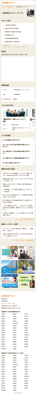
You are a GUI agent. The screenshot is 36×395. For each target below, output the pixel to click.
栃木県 (26, 318)
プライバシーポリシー (7, 303)
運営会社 (3, 298)
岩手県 (26, 314)
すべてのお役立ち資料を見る (24, 219)
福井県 (14, 328)
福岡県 (3, 344)
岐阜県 (26, 328)
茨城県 (14, 318)
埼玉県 (14, 321)
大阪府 (26, 332)
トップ (3, 6)
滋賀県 (3, 332)
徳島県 (26, 339)
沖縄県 (14, 348)
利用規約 (3, 301)
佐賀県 (14, 344)
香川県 (3, 341)
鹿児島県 (3, 348)
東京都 (3, 323)
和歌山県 (26, 334)
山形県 (26, 316)
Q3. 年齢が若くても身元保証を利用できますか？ (16, 152)
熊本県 (3, 346)
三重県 (26, 330)
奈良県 (14, 334)
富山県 (26, 325)
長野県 (3, 325)
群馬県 (3, 321)
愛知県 (14, 330)
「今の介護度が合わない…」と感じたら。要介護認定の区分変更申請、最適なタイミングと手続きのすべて (18, 207)
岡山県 (26, 337)
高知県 (26, 341)
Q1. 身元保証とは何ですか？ (11, 140)
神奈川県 (15, 323)
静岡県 (3, 330)
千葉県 (26, 321)
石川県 (3, 328)
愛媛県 (14, 341)
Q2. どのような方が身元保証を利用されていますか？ (16, 145)
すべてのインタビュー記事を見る (23, 240)
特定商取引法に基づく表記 (8, 305)
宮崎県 (26, 346)
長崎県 (26, 344)
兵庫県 (3, 334)
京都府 (14, 332)
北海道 (3, 314)
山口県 (14, 339)
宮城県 (3, 316)
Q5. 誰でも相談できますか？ (11, 163)
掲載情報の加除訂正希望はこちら (10, 308)
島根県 (14, 337)
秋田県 (14, 316)
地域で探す (10, 6)
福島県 (3, 318)
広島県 (3, 339)
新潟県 (14, 325)
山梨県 (26, 323)
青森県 (14, 314)
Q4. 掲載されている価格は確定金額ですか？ (16, 158)
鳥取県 (3, 337)
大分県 (14, 346)
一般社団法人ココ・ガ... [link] (21, 6)
